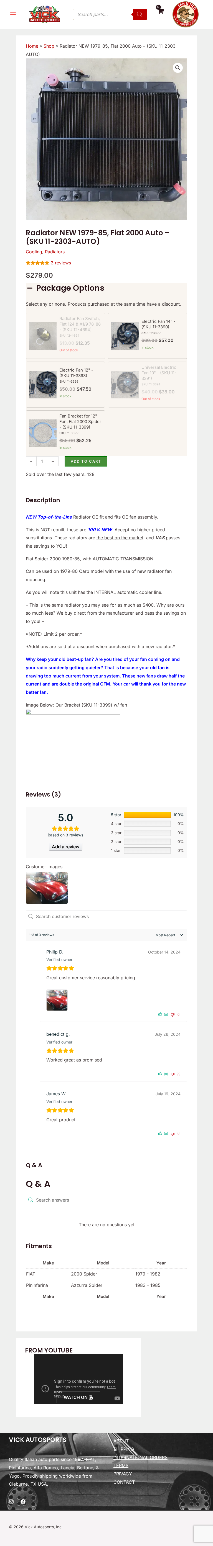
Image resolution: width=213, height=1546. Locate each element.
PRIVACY (122, 1474)
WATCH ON (76, 1397)
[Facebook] (23, 1501)
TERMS (120, 1465)
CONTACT (124, 1482)
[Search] (140, 14)
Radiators (55, 251)
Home (32, 46)
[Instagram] (11, 1501)
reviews (61, 263)
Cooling (34, 251)
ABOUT (121, 1441)
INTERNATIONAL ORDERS (140, 1457)
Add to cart (86, 461)
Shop (49, 46)
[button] (178, 68)
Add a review (65, 846)
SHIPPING (123, 1449)
